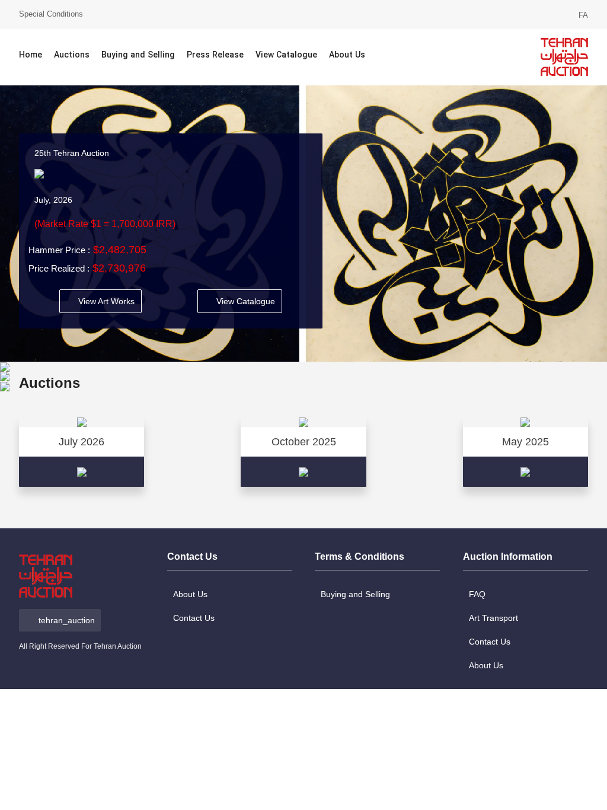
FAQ (477, 594)
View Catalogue (286, 55)
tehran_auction (67, 620)
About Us (347, 55)
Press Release (215, 55)
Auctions (72, 55)
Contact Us (194, 618)
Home (30, 55)
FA (583, 15)
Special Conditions (51, 14)
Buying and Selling (138, 55)
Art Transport (493, 618)
